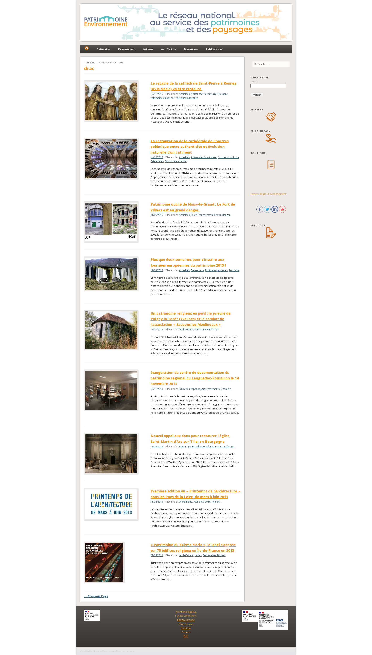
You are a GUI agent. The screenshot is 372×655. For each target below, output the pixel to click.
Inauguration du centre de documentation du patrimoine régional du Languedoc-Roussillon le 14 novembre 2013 (195, 378)
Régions (216, 501)
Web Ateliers (168, 49)
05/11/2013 (157, 388)
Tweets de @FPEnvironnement (268, 194)
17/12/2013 (157, 329)
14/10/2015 (157, 157)
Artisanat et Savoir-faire (204, 93)
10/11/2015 (157, 93)
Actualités (184, 93)
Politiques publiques (187, 98)
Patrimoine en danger (162, 98)
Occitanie (226, 388)
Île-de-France (198, 215)
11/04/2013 (157, 501)
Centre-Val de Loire (228, 157)
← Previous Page (96, 596)
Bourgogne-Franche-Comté (194, 446)
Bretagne (223, 93)
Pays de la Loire (202, 501)
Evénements (157, 161)
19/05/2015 (157, 270)
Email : (254, 81)
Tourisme (234, 270)
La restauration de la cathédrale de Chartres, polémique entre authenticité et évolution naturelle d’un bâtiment (190, 146)
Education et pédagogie (192, 388)
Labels (198, 555)
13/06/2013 (157, 446)
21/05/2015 (157, 215)
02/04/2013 (157, 555)
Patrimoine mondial (176, 161)
